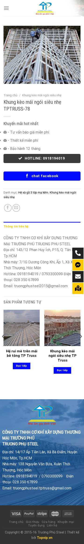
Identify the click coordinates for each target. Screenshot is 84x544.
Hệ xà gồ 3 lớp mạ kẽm (33, 192)
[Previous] (3, 345)
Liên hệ (52, 525)
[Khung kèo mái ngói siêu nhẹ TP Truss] (62, 328)
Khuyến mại (66, 522)
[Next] (80, 345)
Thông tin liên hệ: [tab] (16, 226)
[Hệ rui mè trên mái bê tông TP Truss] (22, 328)
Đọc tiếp (21, 365)
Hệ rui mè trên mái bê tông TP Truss (21, 353)
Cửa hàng (49, 522)
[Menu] (6, 8)
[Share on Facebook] (8, 208)
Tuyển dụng (36, 525)
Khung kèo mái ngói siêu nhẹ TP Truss (63, 355)
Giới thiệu (32, 522)
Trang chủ (11, 95)
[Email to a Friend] (16, 208)
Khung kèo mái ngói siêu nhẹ (41, 95)
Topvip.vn (44, 538)
